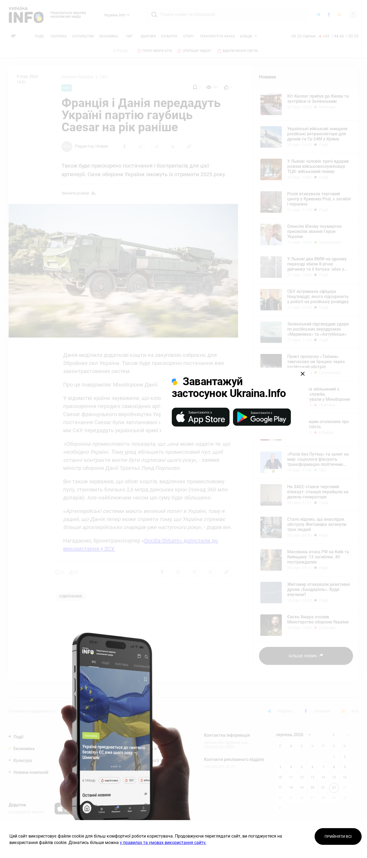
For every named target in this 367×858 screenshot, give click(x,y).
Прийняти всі (338, 836)
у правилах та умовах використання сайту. (163, 842)
